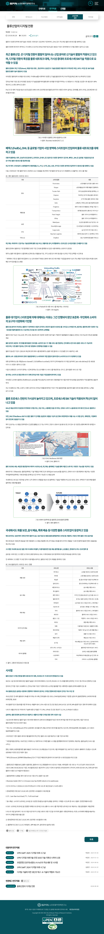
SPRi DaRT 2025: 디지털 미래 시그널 (31, 852)
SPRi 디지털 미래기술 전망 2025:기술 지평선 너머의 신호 (38, 857)
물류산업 (11, 831)
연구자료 (52, 8)
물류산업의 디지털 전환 (26, 886)
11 (9, 744)
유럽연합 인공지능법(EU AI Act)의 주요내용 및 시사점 (37, 862)
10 (77, 709)
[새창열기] (52, 921)
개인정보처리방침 (74, 909)
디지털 (21, 831)
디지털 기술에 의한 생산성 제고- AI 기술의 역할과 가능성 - (39, 872)
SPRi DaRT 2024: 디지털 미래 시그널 (31, 867)
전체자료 (41, 8)
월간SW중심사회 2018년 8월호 (38, 831)
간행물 (63, 8)
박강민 (8, 32)
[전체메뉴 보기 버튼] (96, 3)
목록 (91, 839)
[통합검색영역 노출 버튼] (90, 3)
